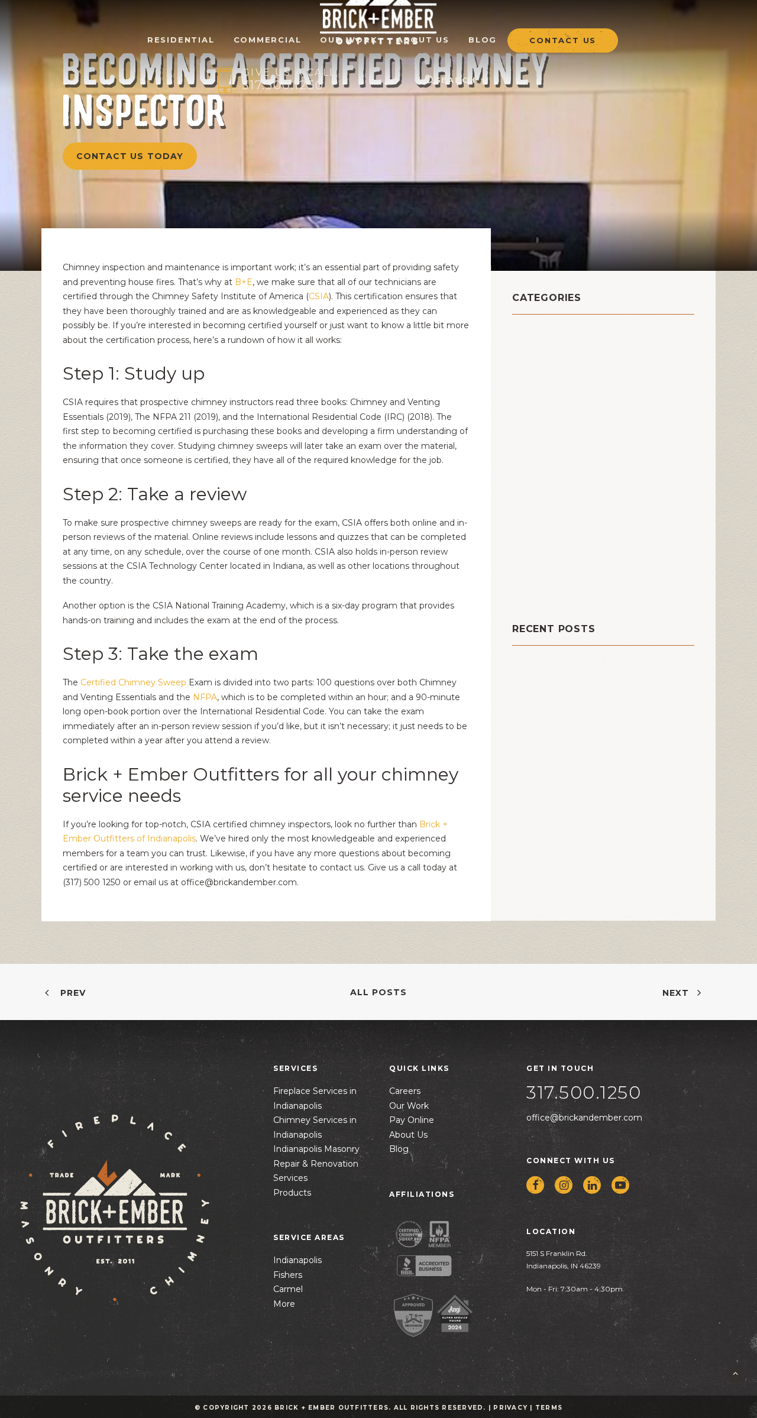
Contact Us (562, 40)
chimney (536, 349)
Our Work (348, 39)
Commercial (268, 39)
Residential (543, 527)
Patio (526, 497)
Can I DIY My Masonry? (566, 686)
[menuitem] (181, 32)
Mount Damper (553, 468)
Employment (547, 423)
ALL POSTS (378, 992)
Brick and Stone (557, 335)
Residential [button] (181, 39)
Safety (530, 556)
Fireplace (538, 438)
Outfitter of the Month (577, 482)
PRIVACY (510, 1407)
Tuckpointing (549, 571)
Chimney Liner (552, 379)
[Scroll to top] (735, 1372)
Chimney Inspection (567, 364)
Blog (482, 39)
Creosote (537, 409)
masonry (535, 453)
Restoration (544, 542)
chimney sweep (556, 394)
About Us (423, 39)
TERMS (548, 1407)
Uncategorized (553, 586)
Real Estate (543, 512)
